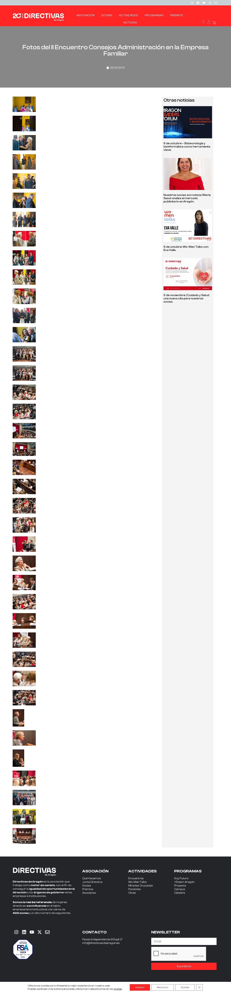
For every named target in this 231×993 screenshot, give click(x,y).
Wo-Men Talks (137, 882)
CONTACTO (94, 932)
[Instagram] (192, 2)
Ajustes (185, 987)
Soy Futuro (181, 878)
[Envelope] (47, 932)
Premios (87, 889)
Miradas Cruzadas (140, 885)
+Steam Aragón (184, 882)
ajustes (118, 989)
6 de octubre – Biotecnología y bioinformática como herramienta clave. (187, 146)
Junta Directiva (92, 882)
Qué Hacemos (91, 878)
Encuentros (136, 878)
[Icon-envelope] (215, 2)
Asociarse (89, 892)
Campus (179, 889)
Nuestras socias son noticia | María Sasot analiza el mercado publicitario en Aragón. (187, 198)
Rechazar (162, 987)
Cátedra (179, 892)
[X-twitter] (209, 2)
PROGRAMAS (188, 871)
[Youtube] (203, 2)
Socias (86, 885)
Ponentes (134, 889)
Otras (132, 892)
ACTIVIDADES (142, 871)
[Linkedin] (198, 2)
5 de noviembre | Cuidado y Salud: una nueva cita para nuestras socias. (186, 298)
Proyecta (180, 885)
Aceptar (140, 987)
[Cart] (214, 23)
